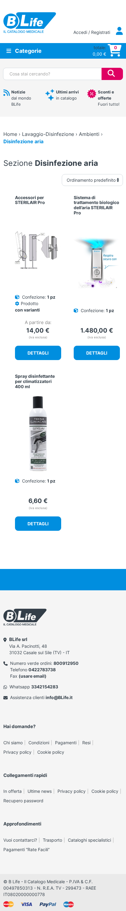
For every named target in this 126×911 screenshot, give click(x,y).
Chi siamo (13, 742)
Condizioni (38, 742)
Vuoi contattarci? (20, 840)
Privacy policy (17, 752)
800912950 (66, 663)
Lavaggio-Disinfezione (48, 134)
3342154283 (44, 686)
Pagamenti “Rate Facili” (26, 849)
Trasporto (52, 840)
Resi (86, 742)
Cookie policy (50, 752)
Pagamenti (65, 742)
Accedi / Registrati (92, 32)
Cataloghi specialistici (89, 840)
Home (10, 134)
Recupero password (23, 800)
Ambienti (89, 134)
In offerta (12, 791)
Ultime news (40, 791)
